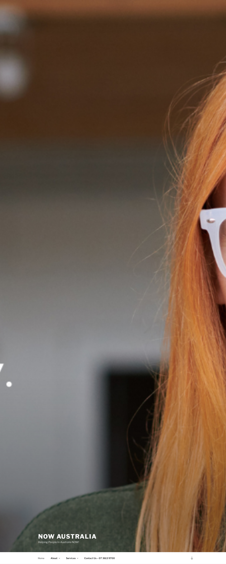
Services (71, 558)
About (54, 558)
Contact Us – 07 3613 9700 (99, 558)
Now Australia (67, 536)
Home (41, 558)
